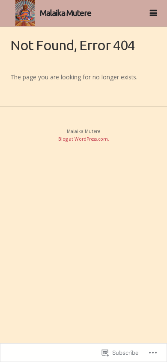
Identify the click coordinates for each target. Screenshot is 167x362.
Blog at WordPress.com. (83, 139)
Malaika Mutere (65, 13)
